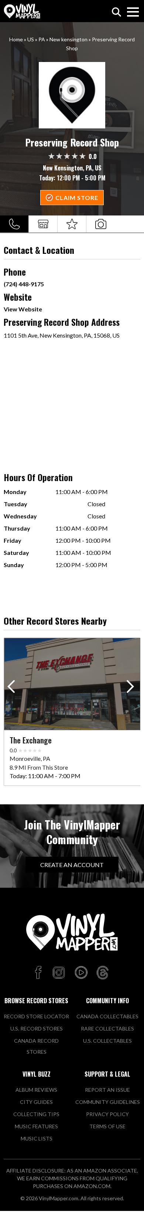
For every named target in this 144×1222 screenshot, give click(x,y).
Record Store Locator (36, 1016)
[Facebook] (39, 973)
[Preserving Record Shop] (72, 95)
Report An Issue (107, 1090)
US (30, 39)
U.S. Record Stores (36, 1028)
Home (16, 39)
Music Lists (36, 1138)
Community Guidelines (107, 1102)
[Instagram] (58, 973)
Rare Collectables (107, 1028)
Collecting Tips (36, 1114)
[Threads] (103, 973)
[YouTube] (80, 973)
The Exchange (31, 740)
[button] (132, 688)
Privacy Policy (107, 1114)
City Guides (36, 1102)
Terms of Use (107, 1126)
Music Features (36, 1126)
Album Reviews (36, 1090)
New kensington (68, 39)
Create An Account (72, 864)
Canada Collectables (107, 1016)
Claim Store (76, 197)
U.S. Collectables (107, 1041)
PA (41, 39)
